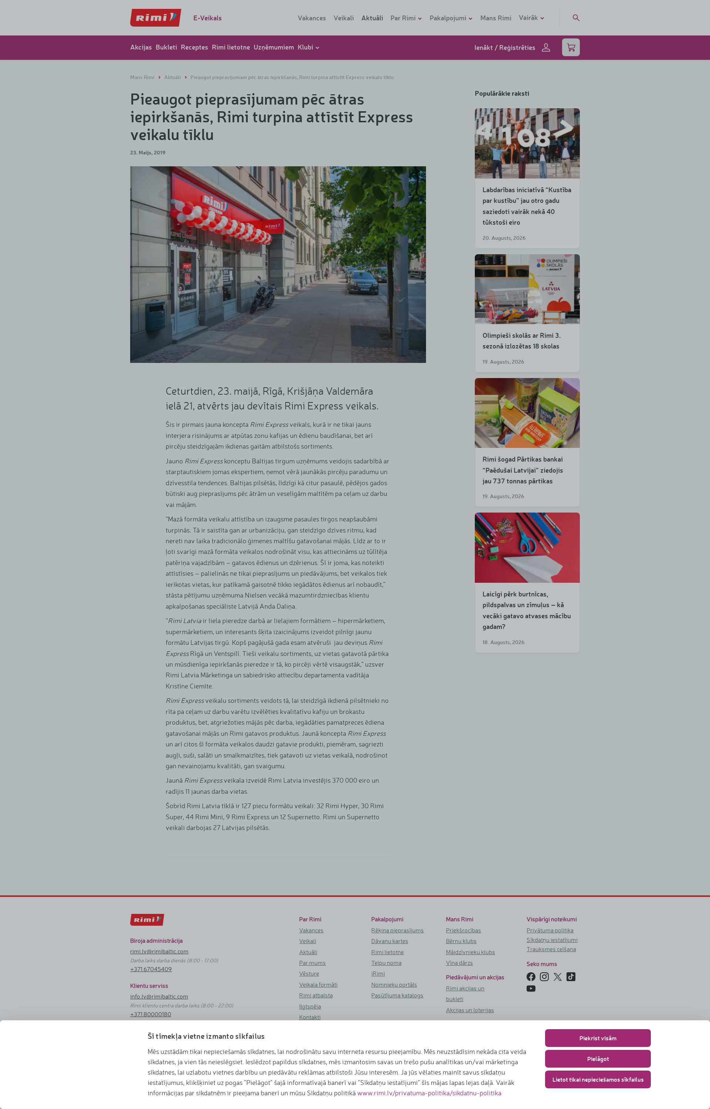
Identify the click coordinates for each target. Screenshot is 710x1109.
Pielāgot (598, 1058)
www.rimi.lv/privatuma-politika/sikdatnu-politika (429, 1093)
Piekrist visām (597, 1038)
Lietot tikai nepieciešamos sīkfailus (598, 1079)
